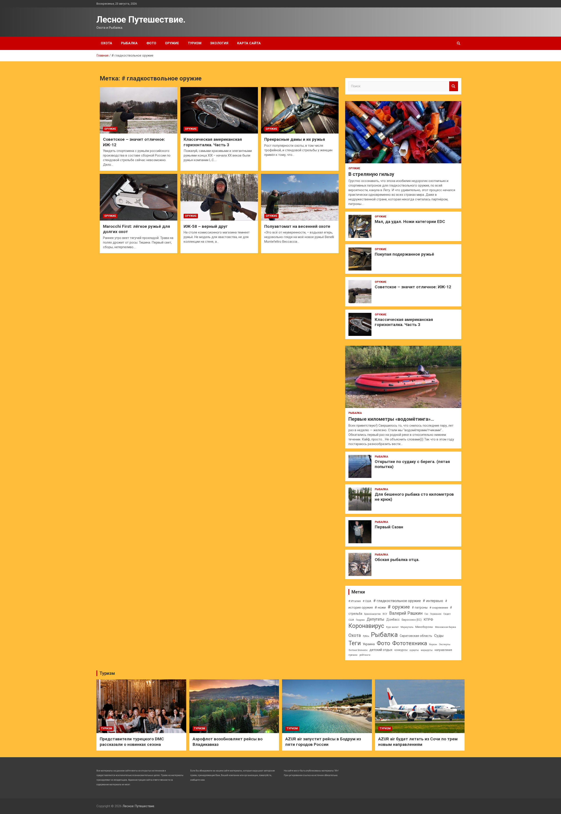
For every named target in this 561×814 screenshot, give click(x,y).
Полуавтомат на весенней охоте (297, 226)
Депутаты (375, 619)
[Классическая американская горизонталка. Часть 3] (219, 110)
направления (443, 650)
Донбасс (393, 619)
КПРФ (428, 620)
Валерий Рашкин (406, 613)
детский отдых (380, 650)
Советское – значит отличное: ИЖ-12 (413, 286)
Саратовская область (416, 636)
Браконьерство (372, 614)
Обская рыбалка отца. (397, 559)
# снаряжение (439, 607)
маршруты (427, 650)
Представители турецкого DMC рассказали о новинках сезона (132, 741)
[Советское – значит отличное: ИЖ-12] (138, 110)
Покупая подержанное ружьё (404, 254)
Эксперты (444, 644)
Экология (219, 43)
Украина (369, 644)
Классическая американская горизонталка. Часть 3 (213, 142)
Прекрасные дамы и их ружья (294, 139)
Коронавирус (366, 625)
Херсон (433, 644)
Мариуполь (407, 627)
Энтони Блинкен (357, 650)
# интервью (433, 601)
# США (367, 601)
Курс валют (392, 627)
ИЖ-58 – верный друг (206, 226)
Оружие (172, 43)
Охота (106, 43)
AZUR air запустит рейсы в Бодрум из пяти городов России (323, 741)
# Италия (354, 601)
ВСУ (385, 614)
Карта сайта (249, 43)
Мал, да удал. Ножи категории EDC (410, 221)
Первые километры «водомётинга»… (391, 419)
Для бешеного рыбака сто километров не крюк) (414, 497)
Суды (439, 635)
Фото (151, 43)
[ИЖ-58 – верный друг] (219, 197)
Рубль (366, 636)
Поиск (453, 86)
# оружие (399, 607)
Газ (426, 614)
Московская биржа (445, 627)
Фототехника (409, 643)
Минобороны (424, 627)
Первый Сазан (389, 526)
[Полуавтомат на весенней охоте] (300, 197)
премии (352, 655)
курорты (414, 650)
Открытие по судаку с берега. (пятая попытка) (412, 464)
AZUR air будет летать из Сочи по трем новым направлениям (418, 741)
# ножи (380, 607)
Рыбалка (129, 43)
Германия (435, 614)
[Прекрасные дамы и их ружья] (300, 110)
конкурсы (401, 650)
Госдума (360, 619)
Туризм (194, 43)
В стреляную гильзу (371, 174)
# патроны (420, 607)
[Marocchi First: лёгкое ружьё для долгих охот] (138, 197)
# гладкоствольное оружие (397, 600)
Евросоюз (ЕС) (412, 619)
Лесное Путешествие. (141, 19)
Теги (354, 643)
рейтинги (364, 655)
